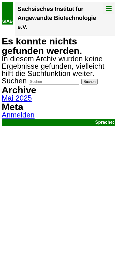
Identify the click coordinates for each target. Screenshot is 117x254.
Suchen (14, 81)
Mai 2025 (17, 98)
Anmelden (18, 115)
